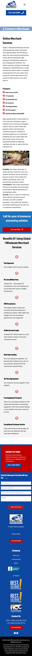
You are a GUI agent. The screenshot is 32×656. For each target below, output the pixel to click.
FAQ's (16, 563)
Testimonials (16, 559)
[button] (24, 4)
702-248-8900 (16, 230)
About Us (16, 555)
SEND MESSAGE (16, 507)
